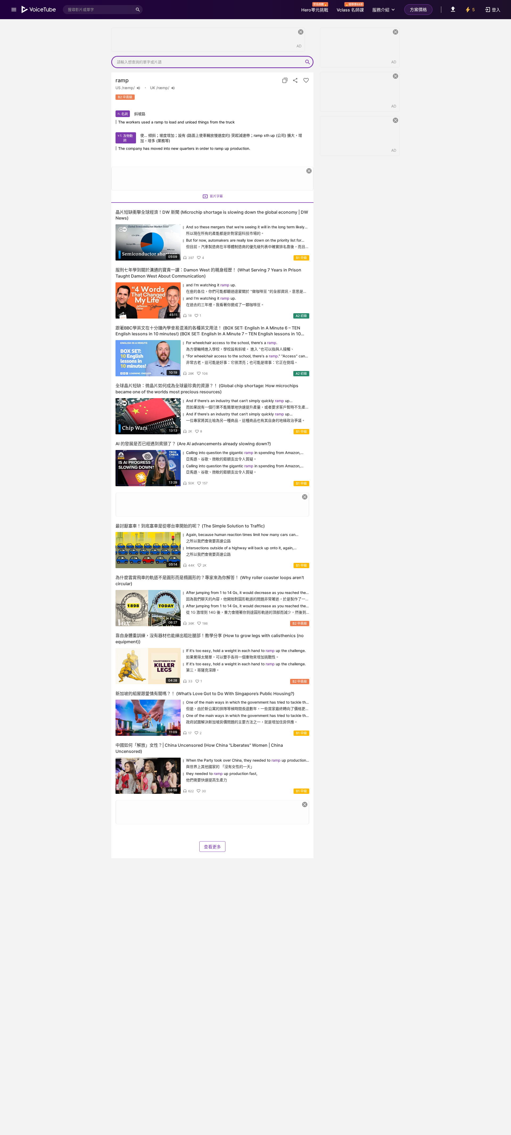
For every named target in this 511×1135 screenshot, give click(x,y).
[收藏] (306, 80)
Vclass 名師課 (350, 8)
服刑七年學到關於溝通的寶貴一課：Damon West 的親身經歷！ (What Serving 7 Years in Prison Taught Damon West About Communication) (208, 273)
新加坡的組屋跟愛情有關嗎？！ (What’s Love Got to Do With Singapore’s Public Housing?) (205, 693)
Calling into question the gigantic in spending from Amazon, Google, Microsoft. (243, 452)
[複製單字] (285, 80)
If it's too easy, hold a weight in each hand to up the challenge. (246, 650)
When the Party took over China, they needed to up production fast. (246, 760)
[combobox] (98, 9)
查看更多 (212, 846)
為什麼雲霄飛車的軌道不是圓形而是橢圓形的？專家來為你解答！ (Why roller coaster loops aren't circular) (210, 580)
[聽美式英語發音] (138, 88)
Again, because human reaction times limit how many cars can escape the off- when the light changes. (240, 534)
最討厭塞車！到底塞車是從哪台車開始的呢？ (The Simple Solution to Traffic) (190, 526)
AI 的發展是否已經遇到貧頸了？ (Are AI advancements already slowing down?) (193, 443)
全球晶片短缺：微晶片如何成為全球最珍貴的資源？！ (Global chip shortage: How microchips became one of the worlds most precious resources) (207, 388)
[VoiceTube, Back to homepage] (38, 9)
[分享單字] (295, 80)
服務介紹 (380, 10)
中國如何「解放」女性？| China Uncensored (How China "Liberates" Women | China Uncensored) (199, 748)
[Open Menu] (14, 9)
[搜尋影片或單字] (138, 9)
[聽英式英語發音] (173, 88)
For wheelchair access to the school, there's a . (232, 342)
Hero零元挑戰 (314, 8)
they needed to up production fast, (221, 773)
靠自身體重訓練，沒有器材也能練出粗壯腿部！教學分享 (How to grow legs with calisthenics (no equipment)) (210, 638)
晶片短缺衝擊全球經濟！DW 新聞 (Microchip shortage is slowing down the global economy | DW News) (212, 215)
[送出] (307, 62)
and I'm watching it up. (211, 285)
